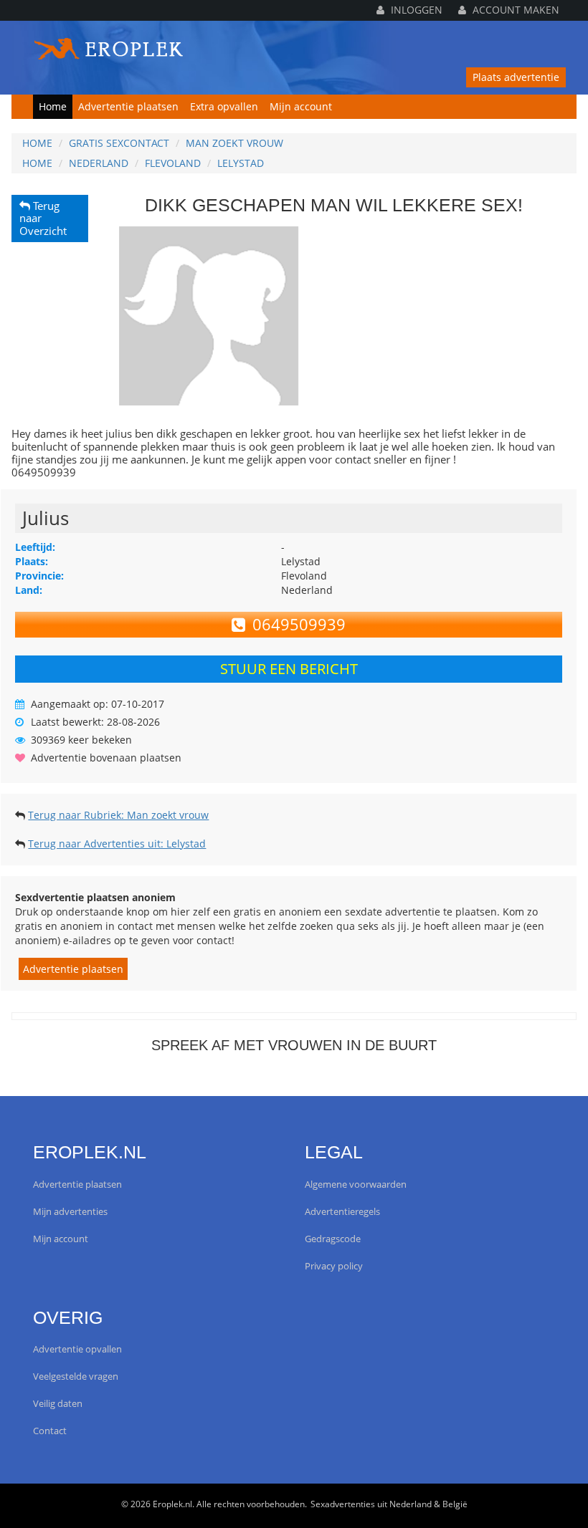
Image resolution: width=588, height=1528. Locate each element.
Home (53, 106)
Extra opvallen (224, 106)
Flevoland (173, 163)
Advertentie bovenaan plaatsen (106, 757)
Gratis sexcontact (119, 143)
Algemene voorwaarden (356, 1184)
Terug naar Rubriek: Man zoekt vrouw (118, 815)
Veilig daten (57, 1404)
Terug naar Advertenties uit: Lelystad (117, 843)
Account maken (514, 9)
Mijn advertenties (70, 1212)
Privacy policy (334, 1266)
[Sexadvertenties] (110, 45)
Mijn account (301, 106)
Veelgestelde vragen (75, 1376)
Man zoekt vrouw (234, 143)
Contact (50, 1431)
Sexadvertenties (342, 1504)
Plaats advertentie (516, 77)
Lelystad (240, 163)
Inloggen (415, 9)
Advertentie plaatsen (128, 106)
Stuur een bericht (289, 668)
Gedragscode (333, 1239)
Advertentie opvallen (77, 1349)
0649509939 (299, 624)
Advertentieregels (342, 1212)
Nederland (98, 163)
